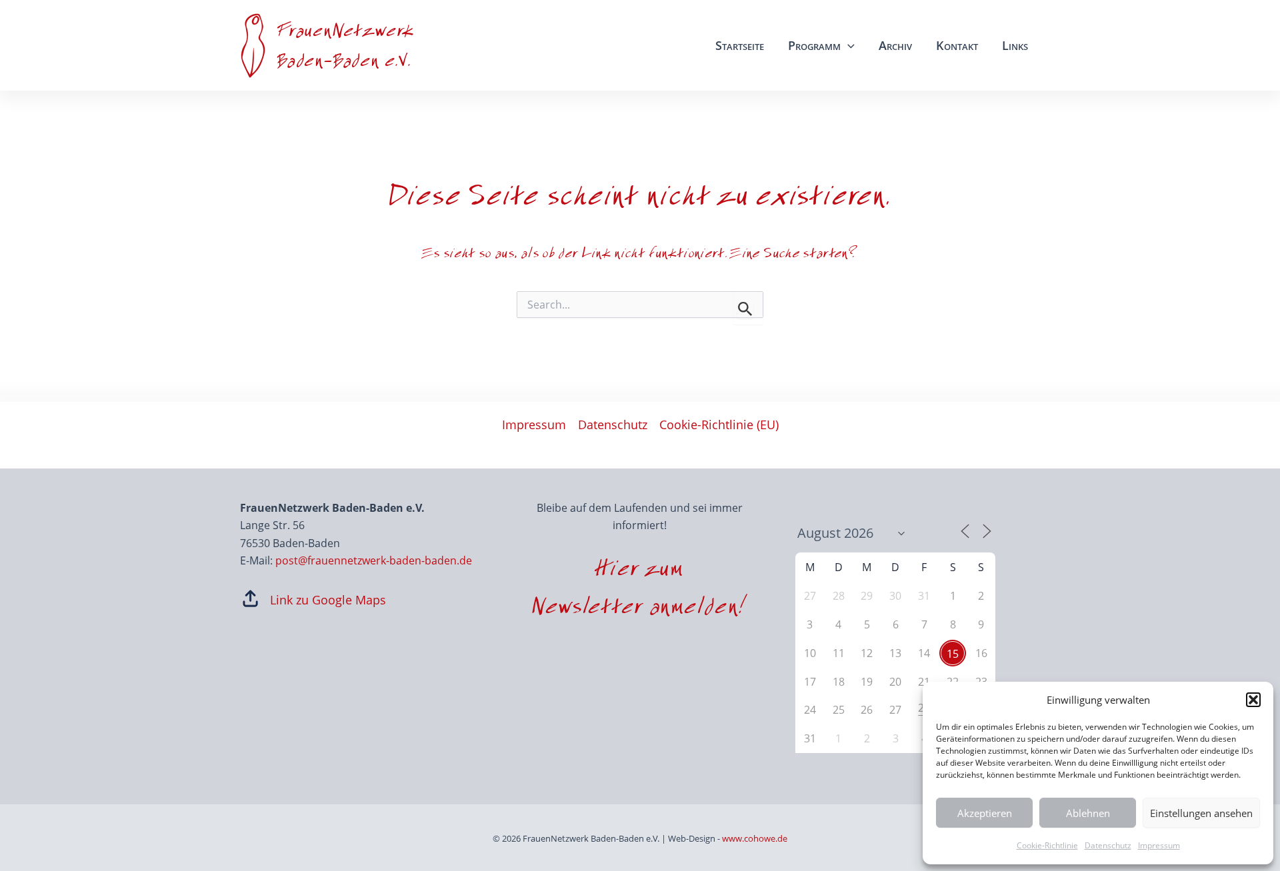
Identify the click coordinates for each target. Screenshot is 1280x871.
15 (953, 653)
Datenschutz (1108, 845)
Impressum (1159, 845)
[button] (1253, 699)
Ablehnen (1088, 813)
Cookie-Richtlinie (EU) (719, 425)
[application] (848, 45)
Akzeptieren (984, 813)
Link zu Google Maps (328, 600)
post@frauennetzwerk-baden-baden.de (373, 560)
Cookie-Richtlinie (1047, 845)
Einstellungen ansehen (1201, 813)
